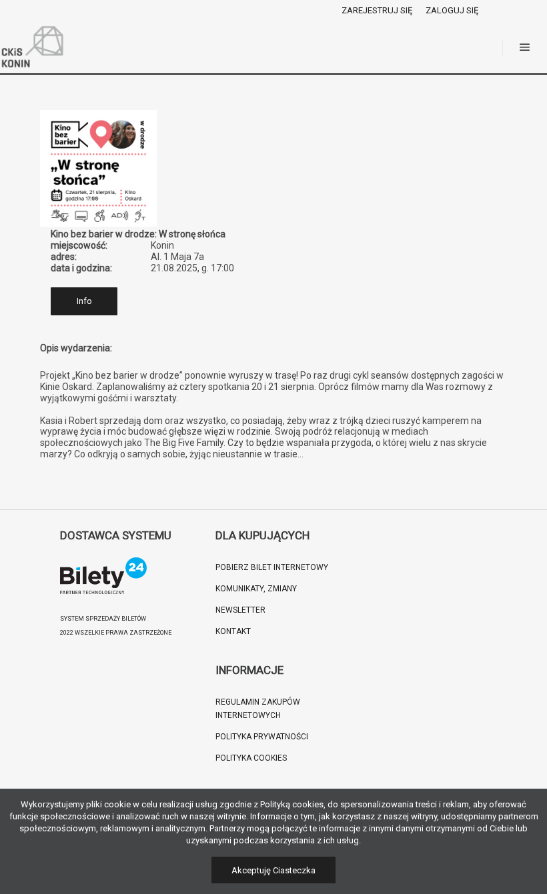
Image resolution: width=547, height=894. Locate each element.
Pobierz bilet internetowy (271, 567)
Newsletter (240, 610)
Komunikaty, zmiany (256, 588)
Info (84, 301)
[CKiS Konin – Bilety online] (33, 47)
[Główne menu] (525, 47)
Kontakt (233, 631)
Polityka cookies (251, 758)
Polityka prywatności (261, 736)
